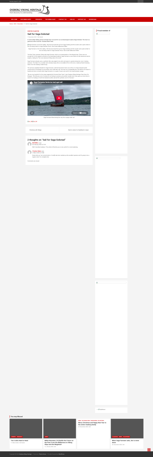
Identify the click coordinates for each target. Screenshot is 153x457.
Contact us (62, 19)
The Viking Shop (50, 19)
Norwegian (92, 19)
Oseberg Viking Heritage (25, 454)
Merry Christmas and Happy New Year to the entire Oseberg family (92, 424)
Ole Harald (40, 37)
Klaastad (36, 31)
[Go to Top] (149, 449)
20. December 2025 (117, 444)
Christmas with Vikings (35, 130)
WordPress (61, 454)
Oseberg (13, 436)
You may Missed (17, 417)
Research (39, 19)
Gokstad (30, 31)
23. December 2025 (83, 426)
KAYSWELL (35, 143)
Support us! (82, 19)
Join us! (72, 19)
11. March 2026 (14, 442)
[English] (29, 121)
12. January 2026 (49, 446)
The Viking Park (86, 420)
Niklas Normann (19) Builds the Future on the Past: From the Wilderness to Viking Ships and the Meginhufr (59, 442)
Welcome (14, 19)
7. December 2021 (32, 37)
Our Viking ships (25, 19)
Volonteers (101, 420)
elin (55, 446)
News (46, 436)
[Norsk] (34, 121)
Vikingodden (93, 420)
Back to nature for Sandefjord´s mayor (78, 130)
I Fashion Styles (36, 151)
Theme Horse (42, 454)
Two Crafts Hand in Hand (19, 440)
